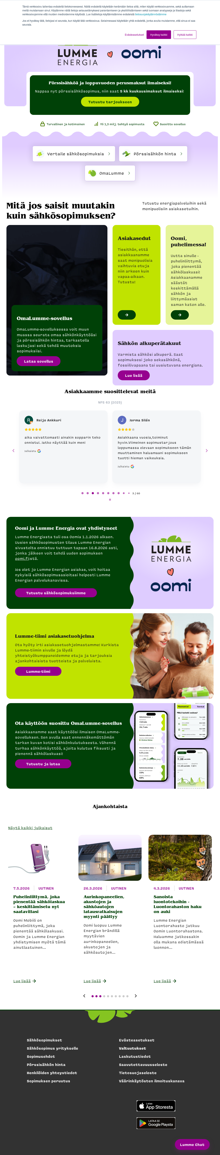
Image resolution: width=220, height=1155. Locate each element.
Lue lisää (133, 375)
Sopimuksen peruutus (48, 1080)
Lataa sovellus (38, 361)
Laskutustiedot (135, 1056)
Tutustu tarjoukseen (110, 101)
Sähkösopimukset (44, 1040)
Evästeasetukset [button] (134, 34)
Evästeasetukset (136, 1040)
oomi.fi (22, 558)
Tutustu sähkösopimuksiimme (56, 592)
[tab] (82, 493)
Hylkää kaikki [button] (185, 34)
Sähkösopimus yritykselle (52, 1048)
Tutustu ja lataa (43, 763)
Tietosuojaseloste (138, 1072)
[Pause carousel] (110, 499)
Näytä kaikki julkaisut (30, 827)
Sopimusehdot (41, 1056)
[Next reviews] (206, 450)
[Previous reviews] (13, 450)
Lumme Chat (192, 1144)
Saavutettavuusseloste (143, 1064)
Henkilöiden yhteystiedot (52, 1072)
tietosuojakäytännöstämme (151, 14)
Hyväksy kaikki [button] (158, 34)
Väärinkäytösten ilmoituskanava (152, 1080)
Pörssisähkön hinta (46, 1064)
